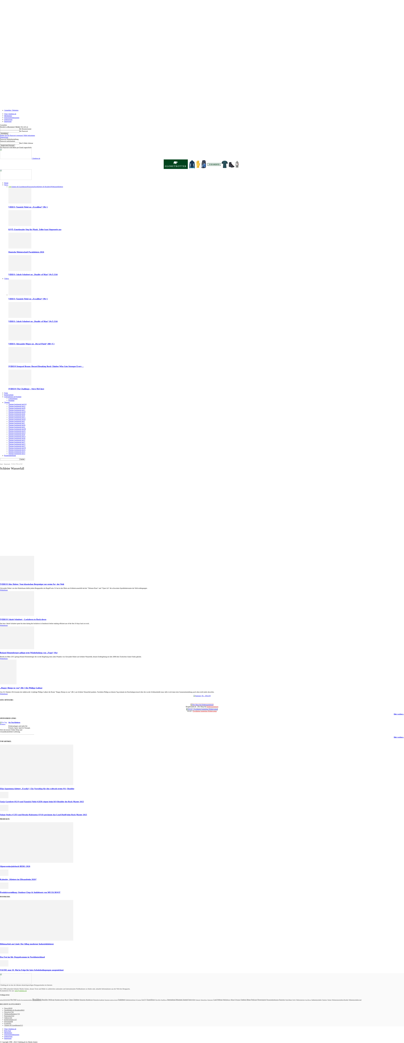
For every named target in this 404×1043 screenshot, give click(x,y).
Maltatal (7, 504)
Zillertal (7, 548)
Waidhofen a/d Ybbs (10, 540)
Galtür (6, 478)
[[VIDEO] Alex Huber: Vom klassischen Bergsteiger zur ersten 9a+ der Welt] (17, 580)
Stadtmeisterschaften (316, 1000)
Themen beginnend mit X (16, 450)
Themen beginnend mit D (16, 412)
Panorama (30, 187)
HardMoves (164, 1000)
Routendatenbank (10, 455)
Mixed (233, 1000)
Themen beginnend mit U (16, 444)
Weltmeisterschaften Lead (355, 1000)
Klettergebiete (8, 395)
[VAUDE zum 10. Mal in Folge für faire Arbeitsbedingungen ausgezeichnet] (4, 966)
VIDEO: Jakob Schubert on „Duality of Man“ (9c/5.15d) (33, 274)
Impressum (7, 121)
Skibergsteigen (300, 1000)
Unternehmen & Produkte (12, 397)
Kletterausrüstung (212, 707)
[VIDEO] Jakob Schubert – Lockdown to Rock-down (23, 619)
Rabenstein (7, 514)
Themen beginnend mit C (16, 410)
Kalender (198, 1000)
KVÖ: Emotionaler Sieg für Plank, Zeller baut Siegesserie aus (34, 229)
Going (6, 479)
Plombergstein (8, 512)
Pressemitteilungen (272, 1000)
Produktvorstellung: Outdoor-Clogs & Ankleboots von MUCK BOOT (30, 892)
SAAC (294, 1000)
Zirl (6, 550)
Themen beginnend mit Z (16, 454)
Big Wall (13, 1000)
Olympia (237, 1000)
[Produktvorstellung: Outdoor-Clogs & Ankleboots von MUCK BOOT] (4, 888)
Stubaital (7, 531)
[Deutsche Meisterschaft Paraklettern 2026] (19, 248)
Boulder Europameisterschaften (24, 1000)
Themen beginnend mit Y (16, 452)
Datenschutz (8, 119)
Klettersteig (210, 1000)
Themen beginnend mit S (16, 440)
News (6, 185)
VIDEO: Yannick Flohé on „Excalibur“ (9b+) (28, 207)
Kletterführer (204, 1000)
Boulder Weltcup (48, 1000)
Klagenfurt (7, 495)
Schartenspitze (8, 523)
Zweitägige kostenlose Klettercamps (205, 711)
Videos (6, 278)
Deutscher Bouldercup (86, 1000)
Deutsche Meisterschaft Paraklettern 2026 (26, 252)
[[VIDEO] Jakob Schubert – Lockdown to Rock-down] (17, 615)
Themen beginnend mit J (16, 423)
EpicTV (144, 1000)
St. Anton (7, 525)
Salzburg (7, 521)
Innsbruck (7, 489)
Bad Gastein (8, 474)
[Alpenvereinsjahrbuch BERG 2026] (36, 862)
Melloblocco (226, 1000)
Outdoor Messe (246, 1000)
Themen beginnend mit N (16, 431)
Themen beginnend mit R (16, 438)
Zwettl (6, 552)
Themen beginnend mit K (16, 425)
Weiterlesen (4, 590)
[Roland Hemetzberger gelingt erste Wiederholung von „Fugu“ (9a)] (17, 648)
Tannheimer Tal (9, 533)
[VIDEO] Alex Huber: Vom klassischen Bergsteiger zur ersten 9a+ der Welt (32, 584)
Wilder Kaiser (8, 544)
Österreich (7, 464)
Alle (9, 187)
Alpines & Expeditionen (19, 187)
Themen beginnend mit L (16, 427)
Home (6, 183)
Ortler (6, 508)
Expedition (151, 1000)
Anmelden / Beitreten (11, 110)
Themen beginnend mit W (17, 448)
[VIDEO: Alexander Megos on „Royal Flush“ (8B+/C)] (19, 340)
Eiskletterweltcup (131, 1000)
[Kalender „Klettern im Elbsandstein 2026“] (4, 875)
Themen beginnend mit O (16, 433)
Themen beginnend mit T (16, 442)
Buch (66, 1000)
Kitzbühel (7, 493)
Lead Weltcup (218, 1000)
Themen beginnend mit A (16, 406)
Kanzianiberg (8, 491)
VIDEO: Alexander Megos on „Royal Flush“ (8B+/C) (31, 344)
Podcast (254, 1000)
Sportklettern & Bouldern (42, 187)
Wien (6, 542)
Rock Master (289, 1000)
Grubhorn (7, 485)
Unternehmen (12, 399)
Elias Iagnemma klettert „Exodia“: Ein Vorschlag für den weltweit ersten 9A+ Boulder (37, 789)
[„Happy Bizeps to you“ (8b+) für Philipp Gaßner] (8, 684)
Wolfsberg (7, 546)
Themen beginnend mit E (16, 414)
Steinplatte (7, 529)
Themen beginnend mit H (16, 419)
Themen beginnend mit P (16, 435)
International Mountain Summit (177, 1000)
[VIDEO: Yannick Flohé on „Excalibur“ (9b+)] (19, 203)
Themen (7, 402)
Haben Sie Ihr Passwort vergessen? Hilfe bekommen (17, 135)
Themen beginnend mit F (16, 416)
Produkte (11, 400)
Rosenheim (7, 517)
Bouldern (37, 999)
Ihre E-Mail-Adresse (26, 143)
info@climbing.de (21, 991)
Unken (6, 536)
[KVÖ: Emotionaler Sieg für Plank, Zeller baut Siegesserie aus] (19, 225)
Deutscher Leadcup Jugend (111, 1000)
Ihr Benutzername (25, 129)
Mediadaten (8, 116)
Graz (6, 481)
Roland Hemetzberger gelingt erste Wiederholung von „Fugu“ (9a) (28, 653)
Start (1, 464)
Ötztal (6, 510)
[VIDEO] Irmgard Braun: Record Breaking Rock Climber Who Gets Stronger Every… (46, 366)
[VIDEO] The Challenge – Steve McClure (26, 389)
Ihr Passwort (23, 131)
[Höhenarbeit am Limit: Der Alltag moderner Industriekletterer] (36, 940)
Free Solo (158, 1000)
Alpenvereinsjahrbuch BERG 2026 (15, 866)
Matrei (6, 506)
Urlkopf (7, 538)
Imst (6, 487)
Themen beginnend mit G (16, 417)
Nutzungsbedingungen (11, 118)
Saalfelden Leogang (10, 519)
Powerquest (261, 1000)
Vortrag (329, 1000)
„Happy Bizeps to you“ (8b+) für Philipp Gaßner (21, 688)
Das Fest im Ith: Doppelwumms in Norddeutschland (22, 957)
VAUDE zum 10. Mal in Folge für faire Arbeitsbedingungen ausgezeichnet (32, 970)
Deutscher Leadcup (98, 1000)
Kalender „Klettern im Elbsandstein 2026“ (18, 879)
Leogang (7, 500)
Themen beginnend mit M (17, 429)
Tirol (6, 534)
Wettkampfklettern (57, 187)
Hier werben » (399, 714)
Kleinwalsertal (8, 497)
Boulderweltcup (59, 1000)
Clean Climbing (74, 1000)
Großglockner (8, 483)
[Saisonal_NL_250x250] (202, 696)
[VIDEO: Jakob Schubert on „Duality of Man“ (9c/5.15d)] (19, 270)
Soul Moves (308, 1000)
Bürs (6, 476)
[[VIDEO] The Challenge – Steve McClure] (19, 385)
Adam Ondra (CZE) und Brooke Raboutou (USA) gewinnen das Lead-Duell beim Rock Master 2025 (43, 815)
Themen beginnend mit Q (16, 436)
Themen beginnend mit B (16, 408)
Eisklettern (121, 1000)
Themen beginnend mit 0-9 (17, 404)
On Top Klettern (14, 722)
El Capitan (138, 1000)
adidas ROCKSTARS (5, 1000)
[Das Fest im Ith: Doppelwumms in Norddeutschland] (4, 953)
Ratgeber (282, 1000)
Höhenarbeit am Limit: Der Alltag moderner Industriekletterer (27, 944)
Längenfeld (8, 498)
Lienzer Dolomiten (9, 502)
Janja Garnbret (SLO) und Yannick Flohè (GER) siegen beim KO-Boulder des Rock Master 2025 (42, 802)
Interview (191, 1000)
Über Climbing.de (10, 114)
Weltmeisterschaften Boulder (340, 1000)
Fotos (6, 393)
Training (324, 1000)
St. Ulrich (7, 527)
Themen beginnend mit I (16, 421)
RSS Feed (7, 1031)
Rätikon (7, 515)
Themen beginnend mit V (16, 446)
